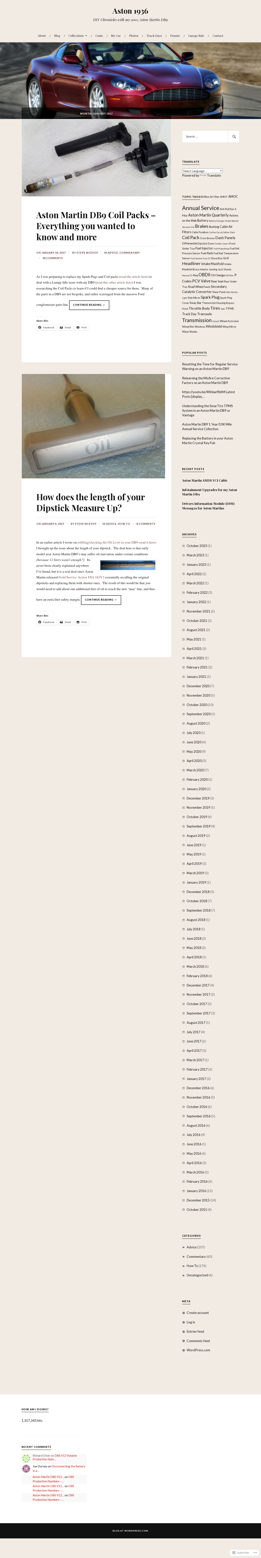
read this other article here (114, 282)
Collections (76, 36)
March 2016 (195, 1172)
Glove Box (217, 258)
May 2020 (194, 751)
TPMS (230, 308)
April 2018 (194, 957)
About (42, 36)
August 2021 (196, 630)
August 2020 (196, 723)
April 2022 (194, 574)
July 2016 (193, 1135)
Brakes (201, 226)
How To (124, 523)
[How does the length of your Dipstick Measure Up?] (93, 477)
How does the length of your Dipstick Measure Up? (90, 502)
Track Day (189, 314)
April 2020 (194, 761)
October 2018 (197, 901)
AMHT (224, 196)
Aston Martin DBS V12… (48, 1476)
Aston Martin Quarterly (208, 215)
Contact (218, 36)
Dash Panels (225, 237)
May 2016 (194, 1153)
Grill (226, 258)
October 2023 (197, 546)
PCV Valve (201, 281)
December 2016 (198, 1088)
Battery (202, 220)
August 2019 (196, 836)
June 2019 (194, 845)
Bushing (214, 226)
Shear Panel (218, 292)
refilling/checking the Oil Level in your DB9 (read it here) (117, 542)
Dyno (211, 243)
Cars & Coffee (222, 232)
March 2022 (195, 583)
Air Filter (214, 196)
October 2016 (197, 1107)
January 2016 (196, 1191)
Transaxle (204, 314)
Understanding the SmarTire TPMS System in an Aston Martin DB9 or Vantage (207, 410)
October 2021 (197, 621)
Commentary (129, 252)
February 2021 (197, 667)
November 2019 (198, 807)
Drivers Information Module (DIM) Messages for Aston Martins (208, 505)
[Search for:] (210, 136)
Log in (191, 1322)
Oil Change (218, 275)
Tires (215, 308)
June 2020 (194, 742)
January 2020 (196, 789)
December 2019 (198, 798)
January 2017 (196, 1079)
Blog (57, 36)
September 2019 (199, 826)
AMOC (233, 196)
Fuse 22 (206, 258)
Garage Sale (196, 36)
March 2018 (195, 966)
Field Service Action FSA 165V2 (81, 577)
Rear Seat (217, 281)
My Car (116, 36)
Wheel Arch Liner (229, 321)
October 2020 (197, 705)
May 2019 (194, 854)
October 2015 (197, 1210)
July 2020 (193, 733)
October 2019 (197, 817)
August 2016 (196, 1125)
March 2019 (195, 873)
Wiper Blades (189, 331)
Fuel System (196, 258)
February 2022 (197, 592)
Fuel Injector (204, 248)
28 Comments (52, 258)
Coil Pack (190, 237)
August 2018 (196, 920)
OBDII (204, 274)
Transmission (197, 320)
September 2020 (199, 714)
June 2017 (194, 1041)
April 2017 (194, 1051)
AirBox (204, 196)
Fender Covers (222, 243)
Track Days (154, 36)
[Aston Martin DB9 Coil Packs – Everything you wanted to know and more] (96, 195)
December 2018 (198, 892)
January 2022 (196, 602)
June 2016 (194, 1144)
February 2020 (197, 779)
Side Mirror (194, 297)
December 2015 (198, 1200)
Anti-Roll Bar (227, 209)
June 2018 (194, 938)
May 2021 (194, 639)
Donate (175, 36)
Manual (186, 275)
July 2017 (193, 1032)
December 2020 (198, 686)
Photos (133, 36)
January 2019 (196, 882)
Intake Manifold (212, 264)
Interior (204, 269)
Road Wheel (195, 286)
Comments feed (198, 1341)
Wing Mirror (229, 326)
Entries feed (195, 1331)
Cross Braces (207, 238)
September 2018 (199, 910)
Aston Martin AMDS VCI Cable (204, 480)
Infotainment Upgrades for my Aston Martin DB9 (209, 492)
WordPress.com (198, 1350)
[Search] (233, 136)
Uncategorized (197, 1275)
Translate (214, 175)
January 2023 (196, 565)
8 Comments (145, 523)
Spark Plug (210, 297)
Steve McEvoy (87, 252)
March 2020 (195, 770)
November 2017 (198, 994)
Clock (232, 232)
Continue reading (85, 306)
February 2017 (197, 1069)
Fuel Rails (207, 253)
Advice (113, 252)
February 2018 (197, 976)
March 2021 (195, 658)
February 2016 (197, 1181)
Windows (200, 326)
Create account (198, 1313)
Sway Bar (196, 302)
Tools (222, 309)
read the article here (133, 276)
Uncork (215, 321)
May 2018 (194, 948)
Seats (207, 286)
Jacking (213, 269)
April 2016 (194, 1163)
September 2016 (199, 1116)
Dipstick (202, 243)
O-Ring (194, 275)
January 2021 (196, 677)
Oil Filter (229, 275)
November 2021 (198, 611)
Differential (189, 243)
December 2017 (198, 985)
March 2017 (195, 1060)
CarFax (212, 232)
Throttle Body (199, 308)
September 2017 (199, 1013)
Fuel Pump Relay (221, 248)
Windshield (214, 326)
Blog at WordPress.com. (131, 1530)
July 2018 (193, 929)
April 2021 (194, 649)
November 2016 (198, 1097)
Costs (99, 36)
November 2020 (198, 695)
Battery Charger (217, 221)
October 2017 (197, 1004)
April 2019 (194, 864)
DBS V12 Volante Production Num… (55, 1457)
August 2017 (196, 1023)
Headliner (191, 263)
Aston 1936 (130, 11)
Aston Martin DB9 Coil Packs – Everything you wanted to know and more (96, 225)
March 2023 (195, 555)
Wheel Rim (188, 326)
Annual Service (200, 207)
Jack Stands (224, 269)
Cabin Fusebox (200, 232)
